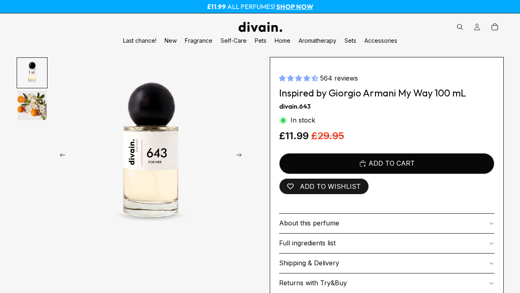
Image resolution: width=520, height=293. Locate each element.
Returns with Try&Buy (313, 283)
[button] (299, 78)
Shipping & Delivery (309, 263)
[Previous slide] (60, 157)
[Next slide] (241, 157)
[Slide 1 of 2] (32, 72)
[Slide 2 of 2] (32, 105)
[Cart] (495, 27)
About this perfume (309, 223)
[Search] (460, 27)
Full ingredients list (307, 243)
